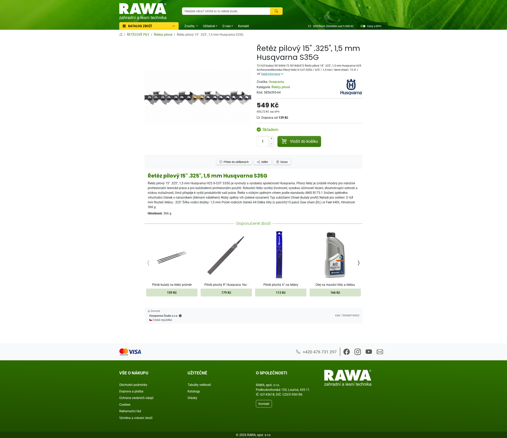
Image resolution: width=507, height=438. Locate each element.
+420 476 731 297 (319, 351)
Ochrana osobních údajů (136, 398)
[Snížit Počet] (271, 144)
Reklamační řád (130, 411)
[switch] (363, 26)
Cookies (124, 404)
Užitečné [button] (209, 26)
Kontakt (243, 26)
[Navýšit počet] (271, 139)
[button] (180, 315)
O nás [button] (226, 26)
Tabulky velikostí (199, 385)
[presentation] (148, 262)
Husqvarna (276, 82)
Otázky (192, 398)
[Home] (120, 34)
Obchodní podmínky (133, 385)
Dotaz (284, 162)
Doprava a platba (131, 391)
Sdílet (264, 162)
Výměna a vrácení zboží (135, 418)
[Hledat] (276, 11)
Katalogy (194, 391)
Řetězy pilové (281, 87)
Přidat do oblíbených (236, 162)
